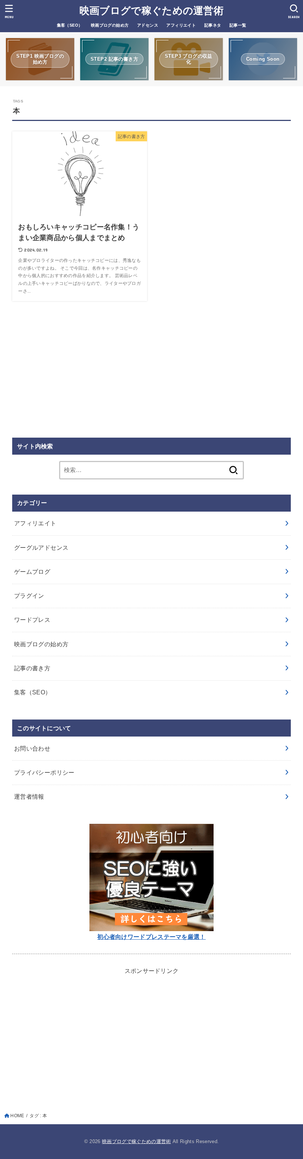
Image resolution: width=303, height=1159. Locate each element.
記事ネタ (212, 25)
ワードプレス (32, 619)
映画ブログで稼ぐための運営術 (151, 10)
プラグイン (29, 595)
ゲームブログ (32, 571)
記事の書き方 (32, 668)
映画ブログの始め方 (110, 25)
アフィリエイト (181, 25)
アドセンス (147, 25)
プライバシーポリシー (44, 772)
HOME (17, 1115)
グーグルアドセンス (41, 547)
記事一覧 (237, 25)
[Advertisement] (151, 370)
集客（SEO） (70, 25)
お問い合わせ (32, 748)
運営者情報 (29, 796)
